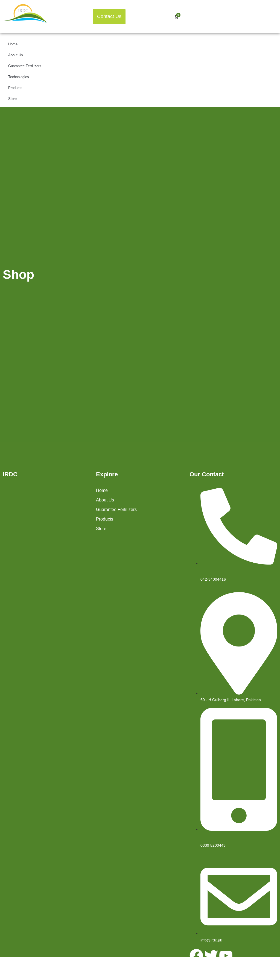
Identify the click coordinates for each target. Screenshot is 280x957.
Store (12, 99)
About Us (15, 55)
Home (13, 44)
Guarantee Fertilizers (24, 66)
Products (15, 88)
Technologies (18, 77)
